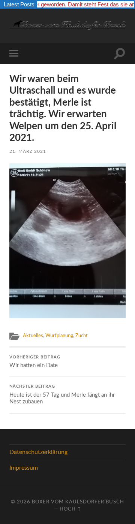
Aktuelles (33, 335)
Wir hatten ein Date (34, 362)
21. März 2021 (27, 151)
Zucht (81, 335)
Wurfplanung (59, 335)
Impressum (23, 468)
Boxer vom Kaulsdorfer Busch (78, 502)
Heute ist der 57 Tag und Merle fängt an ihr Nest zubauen (62, 395)
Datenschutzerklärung (38, 452)
